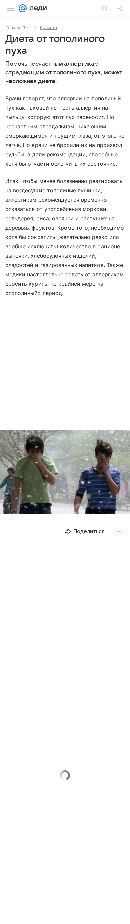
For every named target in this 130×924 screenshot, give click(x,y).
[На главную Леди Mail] (37, 8)
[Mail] (23, 8)
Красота (48, 27)
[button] (65, 472)
